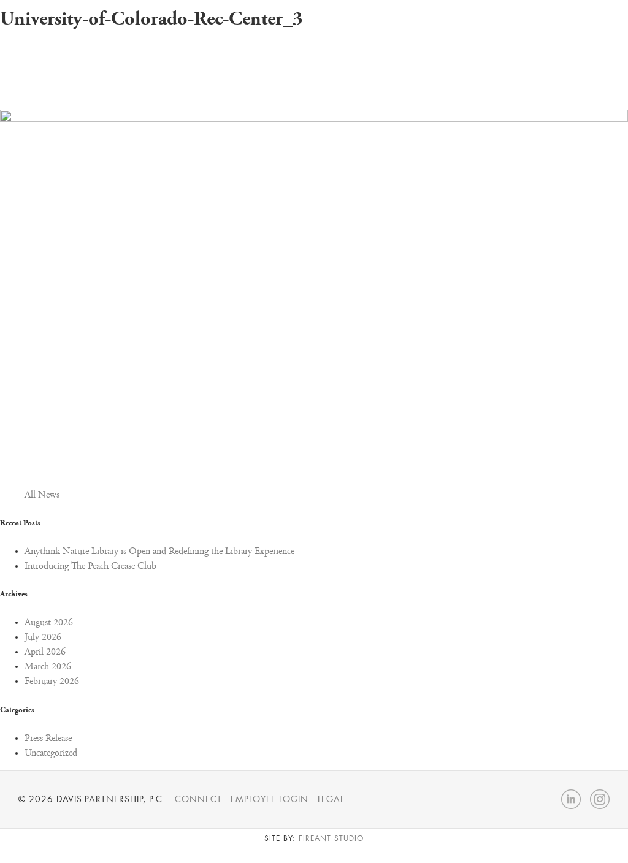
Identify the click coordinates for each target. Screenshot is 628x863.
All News (42, 495)
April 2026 (45, 652)
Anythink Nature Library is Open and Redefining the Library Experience (159, 552)
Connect (198, 799)
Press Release (48, 738)
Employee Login (269, 799)
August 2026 (49, 623)
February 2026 (52, 681)
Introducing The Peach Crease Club (90, 566)
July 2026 (43, 637)
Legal (331, 799)
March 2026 (48, 667)
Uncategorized (51, 753)
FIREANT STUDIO (331, 838)
